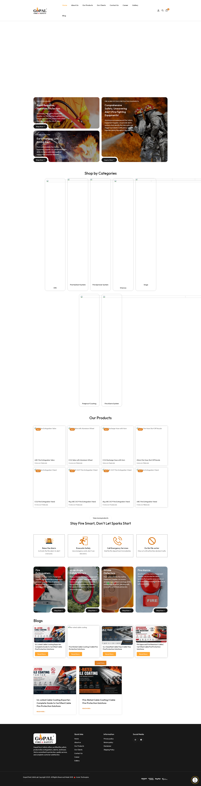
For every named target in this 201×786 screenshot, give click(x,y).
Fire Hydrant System (78, 285)
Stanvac (123, 288)
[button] (100, 518)
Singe (146, 285)
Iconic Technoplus (82, 777)
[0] (167, 10)
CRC (55, 288)
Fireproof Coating (89, 404)
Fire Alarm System (112, 404)
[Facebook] (141, 739)
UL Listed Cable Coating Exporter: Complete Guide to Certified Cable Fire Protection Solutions (48, 646)
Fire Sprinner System (100, 285)
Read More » (41, 711)
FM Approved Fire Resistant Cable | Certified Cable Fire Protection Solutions (150, 646)
